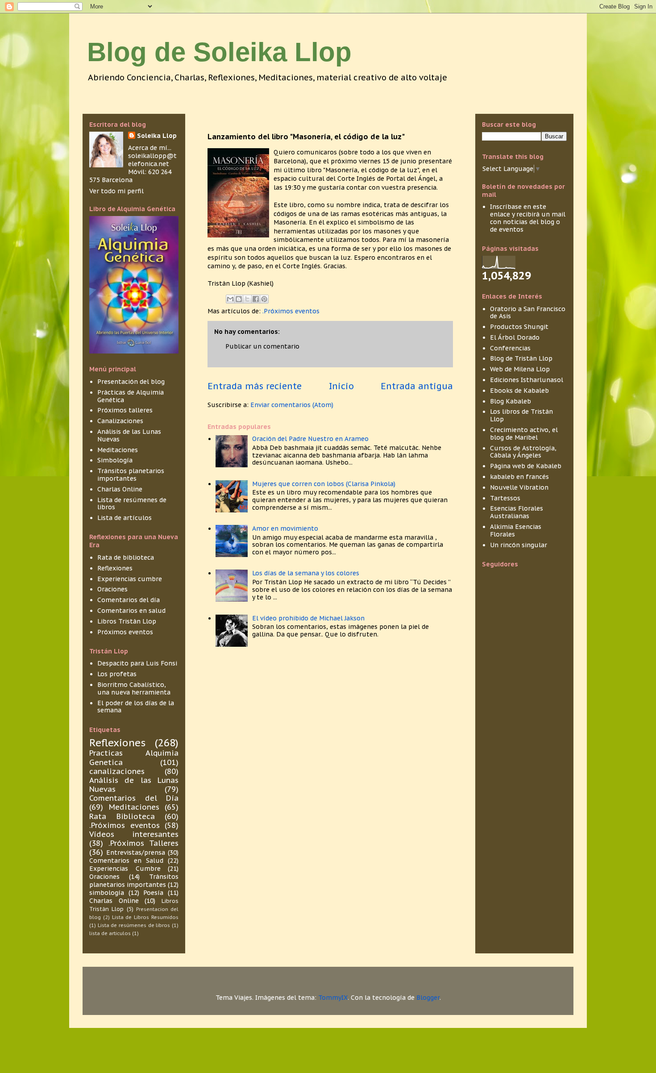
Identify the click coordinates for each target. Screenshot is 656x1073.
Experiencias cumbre (129, 579)
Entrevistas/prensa (135, 852)
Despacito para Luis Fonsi (137, 663)
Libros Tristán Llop (126, 621)
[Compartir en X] (247, 299)
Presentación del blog (131, 382)
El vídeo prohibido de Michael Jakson (308, 618)
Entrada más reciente (255, 385)
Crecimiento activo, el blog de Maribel (524, 433)
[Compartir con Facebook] (255, 299)
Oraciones (112, 589)
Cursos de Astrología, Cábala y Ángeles (523, 452)
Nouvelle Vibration (519, 487)
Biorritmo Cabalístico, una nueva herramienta (133, 688)
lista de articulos (110, 933)
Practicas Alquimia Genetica (134, 757)
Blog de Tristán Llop (521, 358)
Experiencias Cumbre (125, 869)
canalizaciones (117, 771)
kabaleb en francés (519, 477)
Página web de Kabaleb (525, 466)
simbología (106, 893)
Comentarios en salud (131, 611)
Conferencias (510, 348)
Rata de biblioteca (125, 557)
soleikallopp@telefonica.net (152, 160)
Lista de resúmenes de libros (131, 504)
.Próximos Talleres (143, 843)
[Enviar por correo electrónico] (230, 299)
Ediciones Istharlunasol (526, 380)
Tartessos (505, 498)
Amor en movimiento (285, 528)
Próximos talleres (125, 410)
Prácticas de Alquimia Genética (130, 396)
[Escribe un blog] (238, 299)
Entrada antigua (417, 385)
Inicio (341, 385)
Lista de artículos (124, 518)
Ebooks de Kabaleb (519, 391)
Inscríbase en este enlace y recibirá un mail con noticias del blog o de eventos (527, 218)
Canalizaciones (120, 421)
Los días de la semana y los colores (305, 573)
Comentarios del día (128, 600)
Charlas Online (119, 489)
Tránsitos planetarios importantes (130, 474)
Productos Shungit (519, 327)
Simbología (115, 460)
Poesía (153, 893)
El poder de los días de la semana (135, 707)
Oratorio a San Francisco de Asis (527, 312)
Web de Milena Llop (520, 369)
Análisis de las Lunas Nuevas (129, 435)
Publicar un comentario (262, 346)
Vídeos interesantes (134, 834)
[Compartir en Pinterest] (264, 299)
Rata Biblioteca (122, 816)
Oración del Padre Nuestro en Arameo (310, 439)
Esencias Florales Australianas (516, 512)
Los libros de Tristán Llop (521, 415)
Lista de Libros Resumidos (145, 917)
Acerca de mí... (149, 148)
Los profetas (117, 674)
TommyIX (333, 998)
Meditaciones (117, 450)
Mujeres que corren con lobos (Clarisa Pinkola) (323, 484)
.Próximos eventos (291, 311)
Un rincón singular (518, 545)
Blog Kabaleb (510, 401)
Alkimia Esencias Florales (515, 530)
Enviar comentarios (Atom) (291, 405)
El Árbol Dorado (515, 337)
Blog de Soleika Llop (219, 52)
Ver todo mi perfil (116, 191)
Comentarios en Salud (126, 861)
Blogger (428, 998)
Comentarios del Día (134, 798)
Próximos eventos (125, 632)
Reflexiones (115, 568)
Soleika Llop (157, 136)
